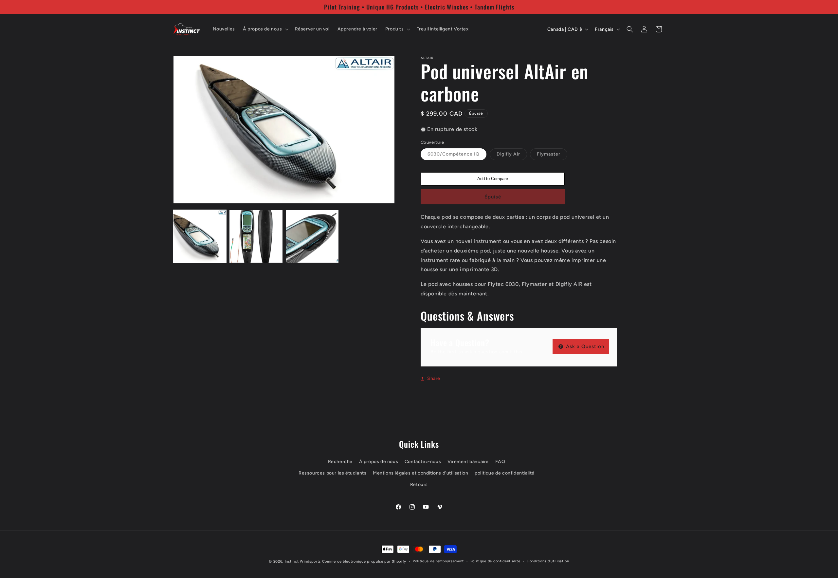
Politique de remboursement (438, 561)
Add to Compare (492, 178)
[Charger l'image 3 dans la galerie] (312, 236)
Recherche (340, 461)
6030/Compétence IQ (457, 155)
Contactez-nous (423, 461)
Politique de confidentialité (495, 561)
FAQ (500, 461)
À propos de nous (378, 461)
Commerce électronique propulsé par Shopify (364, 561)
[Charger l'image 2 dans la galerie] (255, 236)
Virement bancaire (468, 461)
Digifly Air (512, 155)
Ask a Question (584, 346)
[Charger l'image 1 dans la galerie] (199, 236)
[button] (265, 29)
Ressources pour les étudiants (332, 473)
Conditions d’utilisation (548, 561)
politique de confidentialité (505, 473)
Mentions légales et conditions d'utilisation (420, 473)
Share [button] (433, 378)
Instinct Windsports (303, 561)
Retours (419, 484)
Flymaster (552, 155)
